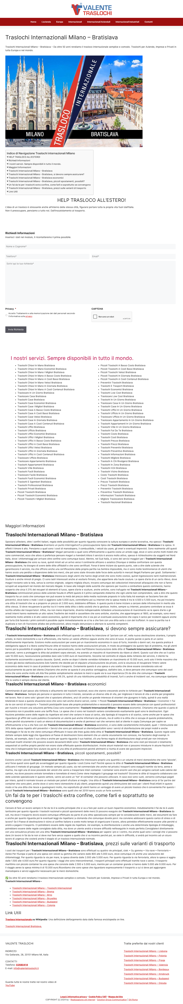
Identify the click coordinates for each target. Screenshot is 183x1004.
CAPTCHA (97, 308)
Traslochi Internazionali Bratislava (23, 926)
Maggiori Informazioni (20, 167)
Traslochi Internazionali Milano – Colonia (33, 905)
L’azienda (46, 22)
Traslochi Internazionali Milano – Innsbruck (146, 974)
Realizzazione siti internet (83, 999)
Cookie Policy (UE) (98, 996)
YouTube (10, 985)
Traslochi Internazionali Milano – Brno (32, 895)
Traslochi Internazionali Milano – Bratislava (30, 170)
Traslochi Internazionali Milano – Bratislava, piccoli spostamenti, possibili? (47, 181)
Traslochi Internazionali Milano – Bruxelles (34, 898)
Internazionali (75, 22)
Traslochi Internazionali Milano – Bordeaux (146, 969)
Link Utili (13, 191)
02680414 (22, 964)
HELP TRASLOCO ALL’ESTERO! (24, 157)
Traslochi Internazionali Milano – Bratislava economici (36, 177)
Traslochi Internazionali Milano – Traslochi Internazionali (42, 888)
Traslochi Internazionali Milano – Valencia (146, 964)
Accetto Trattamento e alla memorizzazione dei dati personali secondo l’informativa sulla (41, 315)
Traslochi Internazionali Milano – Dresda (145, 983)
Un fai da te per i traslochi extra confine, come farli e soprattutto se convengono (50, 184)
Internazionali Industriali (127, 22)
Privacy (10, 308)
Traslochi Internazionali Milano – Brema (33, 891)
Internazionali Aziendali (98, 22)
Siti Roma (133, 999)
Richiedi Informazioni (19, 160)
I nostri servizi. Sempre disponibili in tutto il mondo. (35, 164)
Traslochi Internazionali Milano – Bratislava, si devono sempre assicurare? (46, 174)
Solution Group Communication (112, 999)
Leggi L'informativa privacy (73, 996)
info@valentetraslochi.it (26, 968)
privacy (28, 316)
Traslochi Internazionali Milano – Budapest (34, 901)
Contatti (149, 22)
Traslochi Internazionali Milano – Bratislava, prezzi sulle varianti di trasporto (47, 188)
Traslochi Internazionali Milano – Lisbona (145, 951)
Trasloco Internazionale (18, 919)
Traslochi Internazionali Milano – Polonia (145, 955)
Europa (59, 22)
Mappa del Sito (115, 996)
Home (33, 22)
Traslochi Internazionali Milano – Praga (144, 960)
